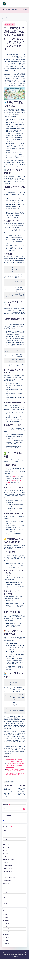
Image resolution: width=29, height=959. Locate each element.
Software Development (9, 886)
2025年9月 (6, 935)
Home (3, 9)
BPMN (4, 856)
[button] (24, 809)
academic (7, 781)
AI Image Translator (8, 839)
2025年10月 (6, 932)
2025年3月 (6, 943)
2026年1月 (6, 926)
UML (4, 898)
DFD (4, 874)
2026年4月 (6, 917)
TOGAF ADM (6, 895)
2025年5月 (6, 937)
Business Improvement (8, 859)
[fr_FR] (14, 18)
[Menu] (26, 3)
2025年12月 (6, 929)
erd (12, 781)
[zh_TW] (26, 18)
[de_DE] (10, 18)
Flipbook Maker (7, 880)
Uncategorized (7, 901)
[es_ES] (13, 18)
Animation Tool (7, 850)
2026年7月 (6, 914)
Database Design (10, 24)
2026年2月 (6, 923)
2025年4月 (6, 940)
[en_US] (11, 18)
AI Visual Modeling (7, 845)
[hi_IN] (16, 18)
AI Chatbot (6, 836)
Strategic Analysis (7, 892)
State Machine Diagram (9, 889)
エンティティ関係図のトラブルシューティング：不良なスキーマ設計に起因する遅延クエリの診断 (15, 765)
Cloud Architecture (8, 865)
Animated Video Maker (9, 848)
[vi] (23, 18)
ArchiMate (5, 853)
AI (3, 833)
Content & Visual (7, 868)
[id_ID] (17, 18)
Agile (4, 830)
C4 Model (5, 862)
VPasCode (6, 903)
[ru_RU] (22, 18)
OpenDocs (6, 883)
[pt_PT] (20, 18)
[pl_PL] (19, 18)
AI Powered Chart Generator (10, 842)
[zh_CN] (25, 18)
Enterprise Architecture (9, 877)
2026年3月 (6, 920)
